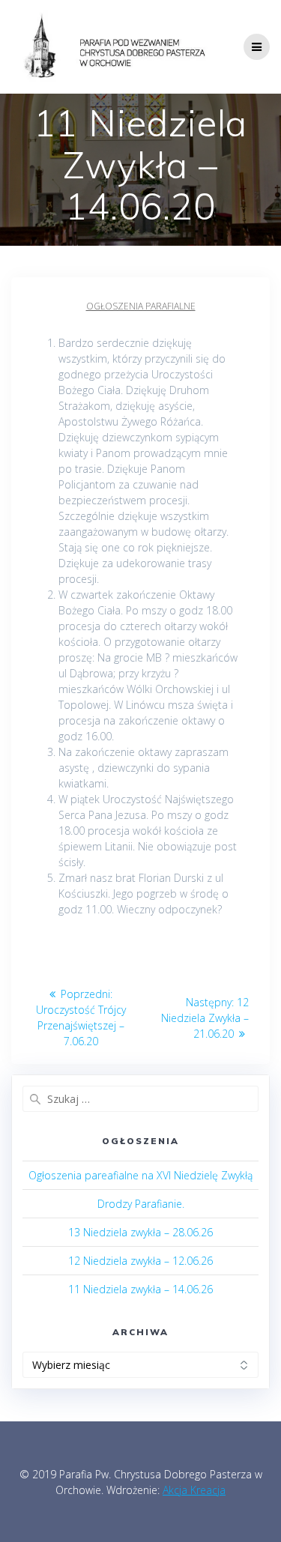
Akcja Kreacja (194, 1490)
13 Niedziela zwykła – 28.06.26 (140, 1232)
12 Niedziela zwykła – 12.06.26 (140, 1261)
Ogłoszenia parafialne (141, 306)
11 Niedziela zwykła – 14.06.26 (140, 1289)
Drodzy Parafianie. (140, 1204)
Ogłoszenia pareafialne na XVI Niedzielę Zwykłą (140, 1175)
